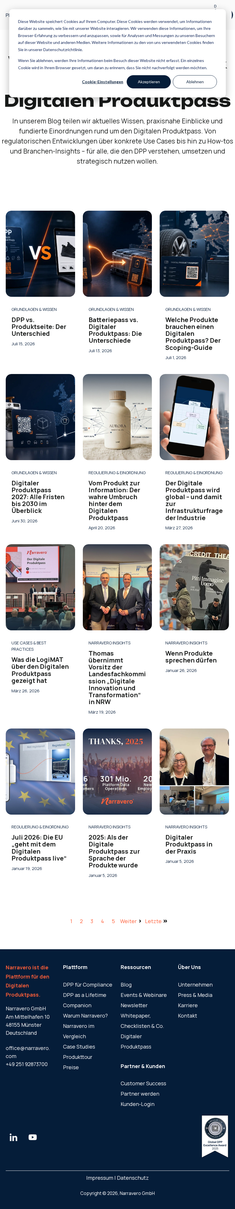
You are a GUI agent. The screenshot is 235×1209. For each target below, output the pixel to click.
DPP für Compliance (87, 984)
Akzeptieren (149, 81)
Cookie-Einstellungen (102, 81)
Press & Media (195, 994)
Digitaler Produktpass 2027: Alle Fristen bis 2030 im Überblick (37, 497)
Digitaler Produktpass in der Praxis (188, 844)
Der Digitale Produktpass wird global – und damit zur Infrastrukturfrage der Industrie (194, 500)
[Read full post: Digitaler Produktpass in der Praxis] (194, 771)
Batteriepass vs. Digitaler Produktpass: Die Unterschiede (115, 330)
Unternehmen (195, 984)
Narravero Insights (109, 643)
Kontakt (187, 1015)
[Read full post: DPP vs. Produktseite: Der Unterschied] (40, 254)
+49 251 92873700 (27, 1064)
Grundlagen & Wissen (34, 309)
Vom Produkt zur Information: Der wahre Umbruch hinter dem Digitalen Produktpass (114, 500)
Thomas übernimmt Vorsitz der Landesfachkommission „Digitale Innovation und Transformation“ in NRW (117, 677)
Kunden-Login (137, 1103)
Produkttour (77, 1056)
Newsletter (134, 1005)
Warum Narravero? (85, 1015)
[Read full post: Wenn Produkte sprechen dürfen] (194, 587)
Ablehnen (195, 81)
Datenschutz (133, 1177)
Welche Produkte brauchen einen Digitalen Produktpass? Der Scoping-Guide (193, 333)
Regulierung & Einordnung (117, 472)
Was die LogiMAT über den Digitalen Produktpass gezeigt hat (40, 670)
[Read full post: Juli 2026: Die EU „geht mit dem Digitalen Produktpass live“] (40, 771)
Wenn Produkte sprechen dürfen (191, 656)
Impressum (100, 1177)
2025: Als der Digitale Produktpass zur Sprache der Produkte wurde (114, 851)
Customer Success (143, 1083)
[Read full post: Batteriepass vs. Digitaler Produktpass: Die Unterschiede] (117, 254)
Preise (71, 1067)
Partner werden (140, 1093)
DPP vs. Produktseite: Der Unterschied (38, 326)
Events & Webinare (144, 994)
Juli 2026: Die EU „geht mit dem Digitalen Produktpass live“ (39, 848)
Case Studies (79, 1046)
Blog (126, 984)
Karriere (188, 1005)
